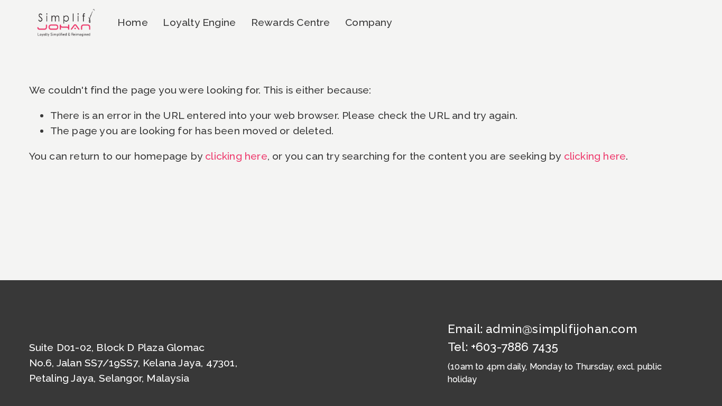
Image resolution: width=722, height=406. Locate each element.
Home (132, 22)
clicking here (236, 156)
